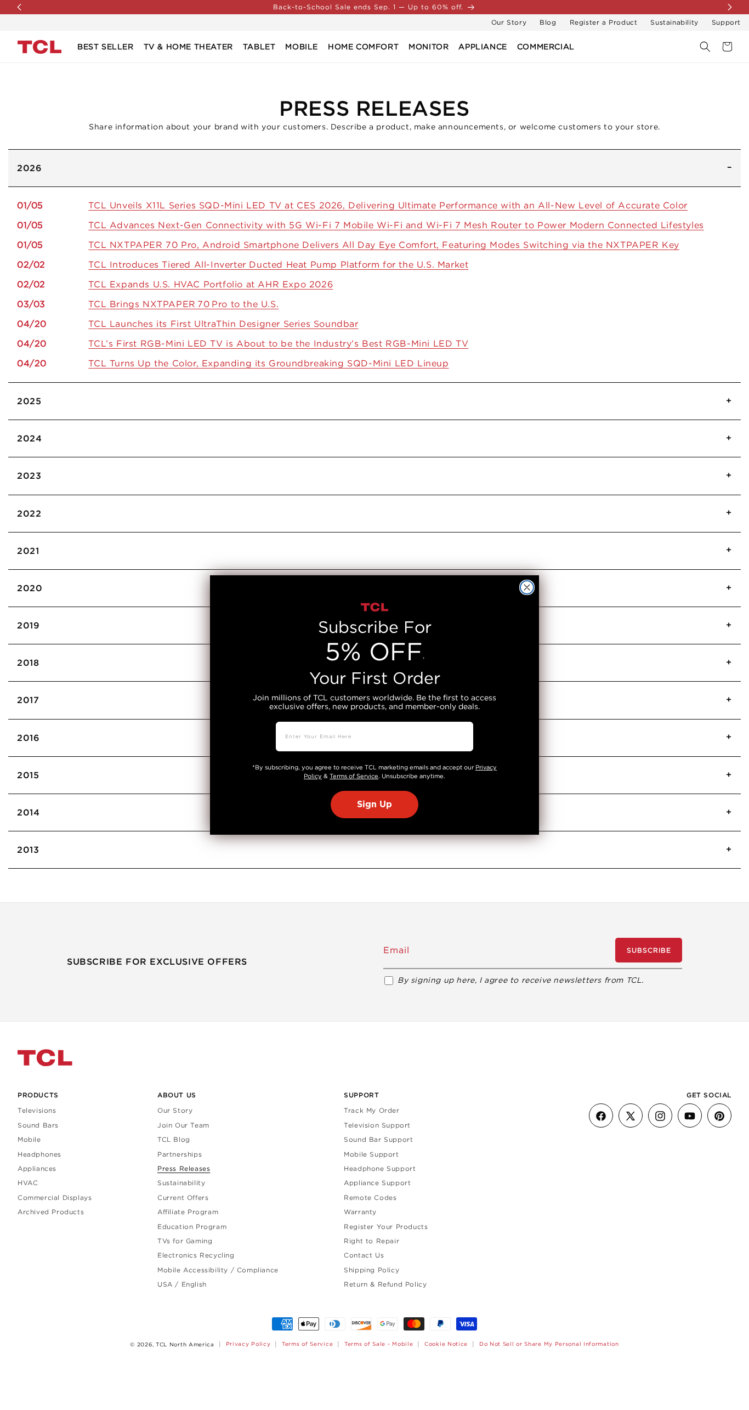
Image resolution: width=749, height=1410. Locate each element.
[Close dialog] (527, 587)
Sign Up (374, 804)
